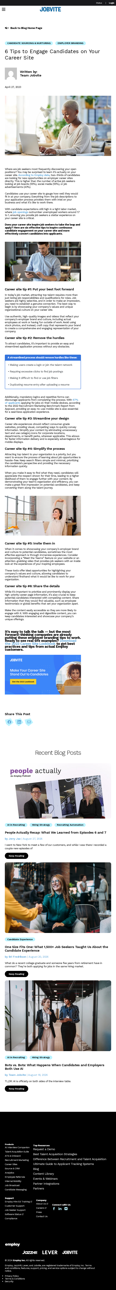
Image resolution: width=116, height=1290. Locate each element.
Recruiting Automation (70, 824)
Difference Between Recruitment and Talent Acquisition (69, 1159)
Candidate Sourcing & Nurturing (28, 43)
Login (111, 3)
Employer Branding (70, 43)
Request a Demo (44, 1149)
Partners (38, 1188)
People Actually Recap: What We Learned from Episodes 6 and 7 (55, 832)
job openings (20, 212)
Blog (36, 1169)
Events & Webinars (45, 1178)
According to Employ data (33, 175)
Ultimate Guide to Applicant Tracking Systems (63, 1164)
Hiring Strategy (41, 824)
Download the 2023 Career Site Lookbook (40, 642)
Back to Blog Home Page (26, 28)
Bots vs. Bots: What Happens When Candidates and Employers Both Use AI (54, 1067)
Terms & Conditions (15, 1278)
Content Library (43, 1173)
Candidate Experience (20, 939)
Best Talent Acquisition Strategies (55, 1154)
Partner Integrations (46, 1183)
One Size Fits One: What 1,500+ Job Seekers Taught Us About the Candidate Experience (56, 948)
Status (99, 3)
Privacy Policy (12, 1275)
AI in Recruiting (16, 824)
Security (9, 1281)
